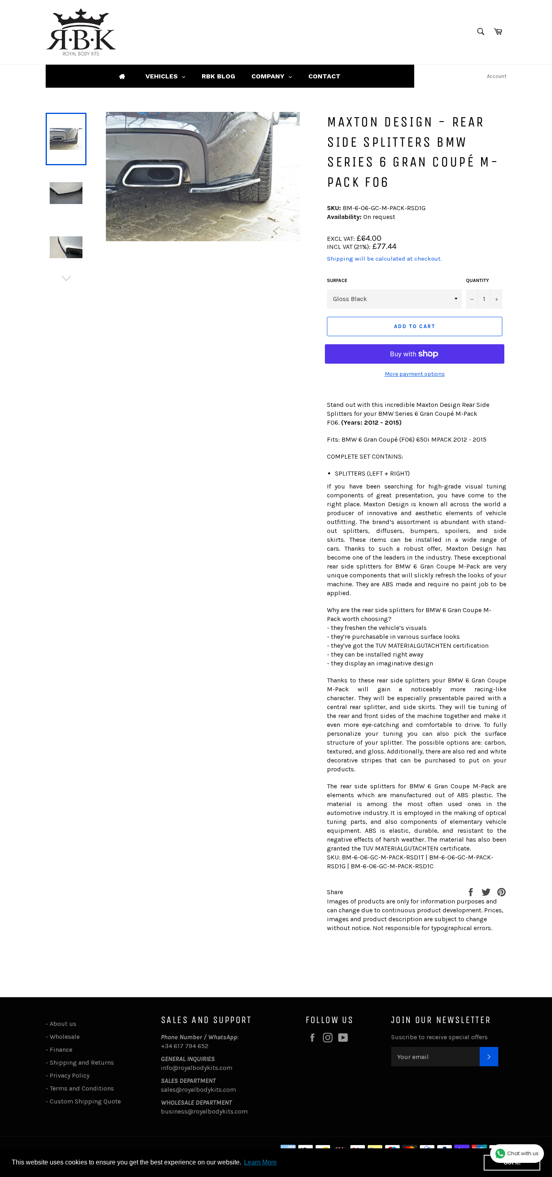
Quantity (477, 280)
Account (496, 76)
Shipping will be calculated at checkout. (384, 258)
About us (63, 1024)
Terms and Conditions (82, 1088)
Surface (337, 280)
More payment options (415, 374)
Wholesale (66, 1036)
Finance (61, 1049)
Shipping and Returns (82, 1062)
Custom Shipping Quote (85, 1101)
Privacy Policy (69, 1075)
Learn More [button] (260, 1162)
